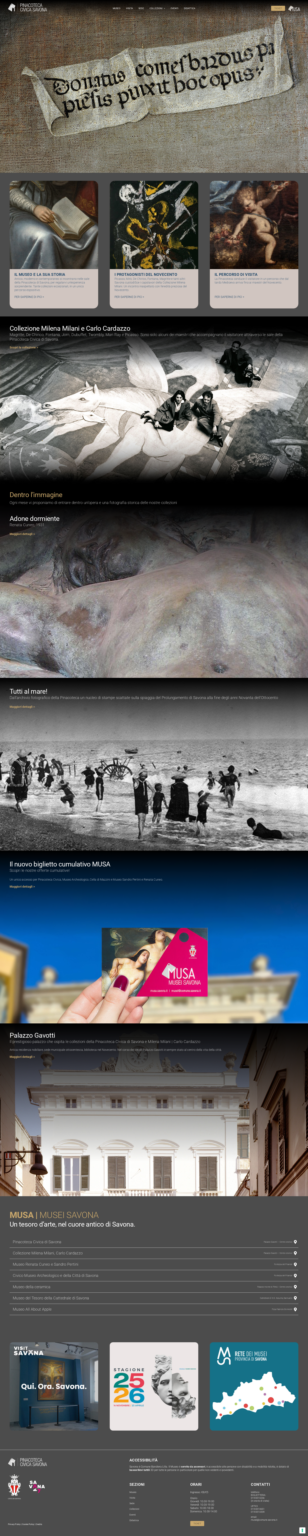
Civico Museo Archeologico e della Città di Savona (55, 1275)
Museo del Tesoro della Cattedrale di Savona (51, 1298)
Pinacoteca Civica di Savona (37, 1242)
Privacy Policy (14, 1524)
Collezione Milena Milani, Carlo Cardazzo (48, 1253)
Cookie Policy (28, 1524)
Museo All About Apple (32, 1309)
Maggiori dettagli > (22, 1056)
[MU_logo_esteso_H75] (294, 7)
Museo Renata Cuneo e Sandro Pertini (45, 1264)
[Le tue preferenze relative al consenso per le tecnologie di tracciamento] (302, 1530)
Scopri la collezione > (24, 347)
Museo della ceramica (31, 1287)
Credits (39, 1524)
